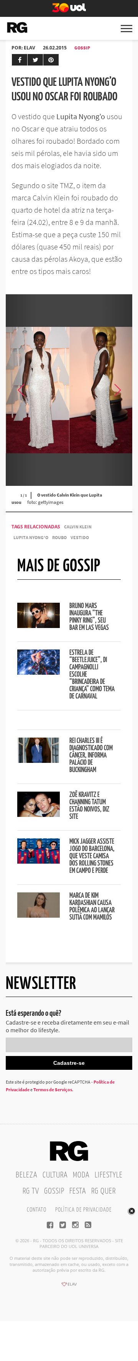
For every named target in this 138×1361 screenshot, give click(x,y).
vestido (80, 537)
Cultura (55, 1175)
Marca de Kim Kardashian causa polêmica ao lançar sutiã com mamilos (92, 906)
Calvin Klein (78, 527)
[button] (117, 390)
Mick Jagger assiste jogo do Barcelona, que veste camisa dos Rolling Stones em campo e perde (92, 856)
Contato (36, 1210)
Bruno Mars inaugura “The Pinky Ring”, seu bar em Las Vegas (89, 617)
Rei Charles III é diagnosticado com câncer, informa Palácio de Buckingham (91, 756)
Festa (77, 1191)
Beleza (27, 1175)
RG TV (31, 1191)
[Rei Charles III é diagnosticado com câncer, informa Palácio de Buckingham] (38, 760)
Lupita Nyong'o (30, 537)
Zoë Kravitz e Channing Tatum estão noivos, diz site (89, 806)
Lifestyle (109, 1175)
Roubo (59, 537)
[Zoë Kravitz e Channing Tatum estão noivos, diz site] (38, 814)
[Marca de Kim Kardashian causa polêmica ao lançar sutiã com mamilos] (38, 915)
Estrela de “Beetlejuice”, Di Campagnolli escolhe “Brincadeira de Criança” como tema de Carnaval (92, 674)
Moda (81, 1175)
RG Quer (103, 1191)
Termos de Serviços (52, 1089)
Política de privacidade (83, 1210)
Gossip (82, 48)
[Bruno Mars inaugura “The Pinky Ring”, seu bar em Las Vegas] (38, 625)
